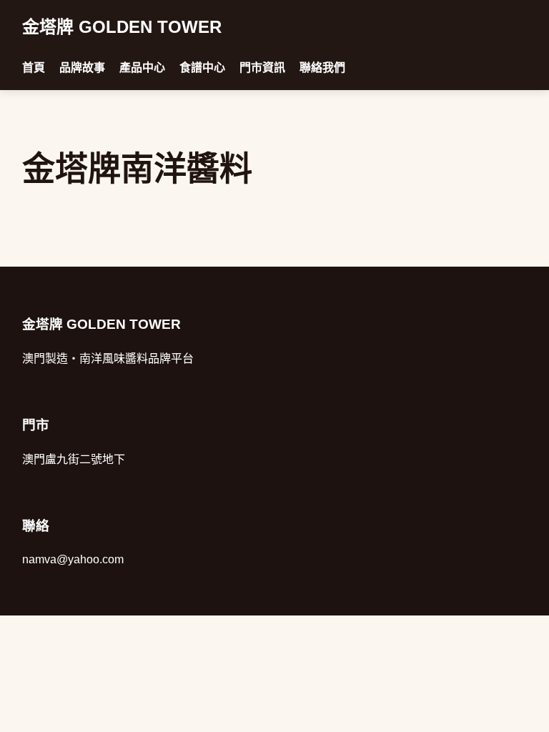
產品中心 (142, 67)
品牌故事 (82, 67)
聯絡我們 (322, 67)
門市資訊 (262, 67)
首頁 (33, 67)
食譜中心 (202, 67)
